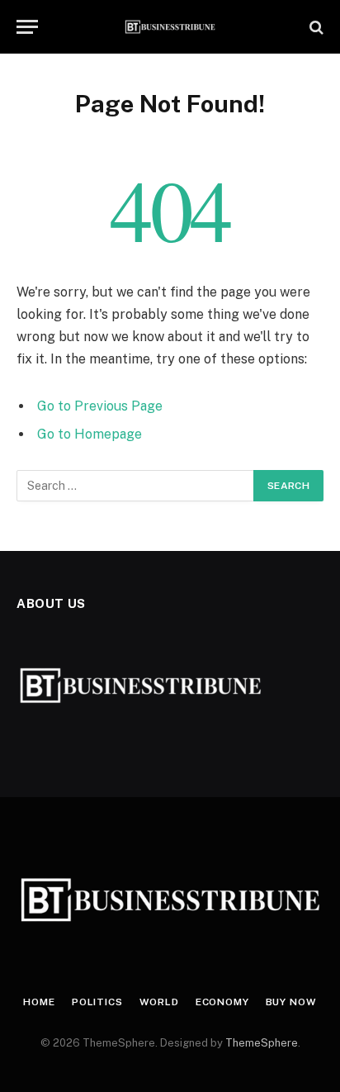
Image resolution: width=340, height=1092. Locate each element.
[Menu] (27, 26)
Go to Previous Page (100, 406)
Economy (222, 1002)
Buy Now (291, 1002)
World (159, 1002)
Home (38, 1002)
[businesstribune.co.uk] (170, 27)
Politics (97, 1002)
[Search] (314, 26)
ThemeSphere (261, 1043)
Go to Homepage (89, 434)
